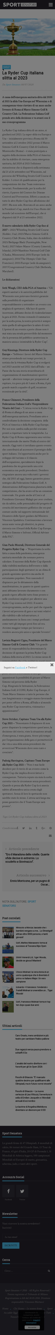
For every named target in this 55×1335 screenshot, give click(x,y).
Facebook (20, 667)
